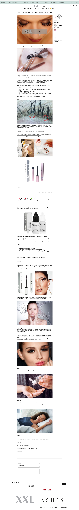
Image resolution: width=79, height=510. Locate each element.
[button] (71, 5)
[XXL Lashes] (39, 499)
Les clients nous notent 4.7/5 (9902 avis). (49, 490)
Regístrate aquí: (19, 442)
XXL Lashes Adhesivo (30, 237)
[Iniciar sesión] (73, 5)
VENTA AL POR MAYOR (33, 8)
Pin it (38, 457)
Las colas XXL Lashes (23, 242)
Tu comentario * (20, 468)
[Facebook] (16, 483)
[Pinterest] (13, 483)
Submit (64, 484)
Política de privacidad (31, 485)
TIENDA (28, 8)
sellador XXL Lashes (20, 265)
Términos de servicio (30, 482)
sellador (37, 262)
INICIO (25, 8)
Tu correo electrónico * (21, 465)
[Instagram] (14, 483)
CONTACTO (47, 8)
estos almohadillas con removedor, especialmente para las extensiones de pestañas (29, 135)
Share (35, 457)
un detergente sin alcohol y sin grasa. (38, 132)
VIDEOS (43, 8)
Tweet (32, 457)
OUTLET (38, 8)
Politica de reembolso (31, 486)
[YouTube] (18, 483)
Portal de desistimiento (31, 487)
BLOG (40, 8)
